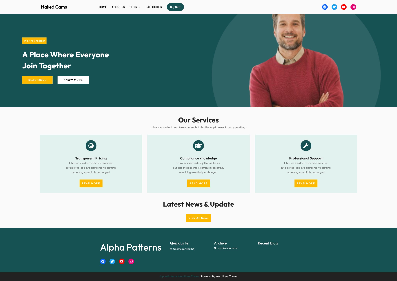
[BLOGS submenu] (140, 7)
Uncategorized (182, 248)
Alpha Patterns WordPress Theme (179, 276)
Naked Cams (54, 7)
